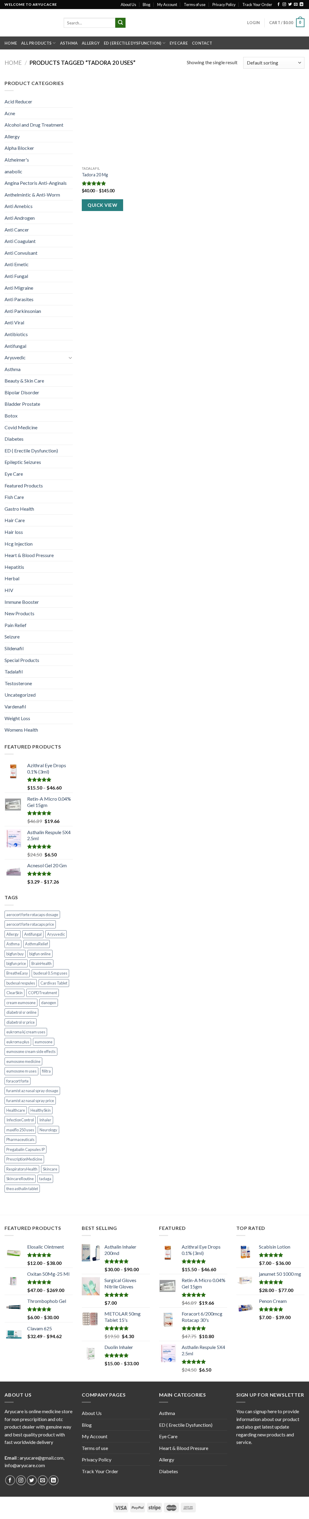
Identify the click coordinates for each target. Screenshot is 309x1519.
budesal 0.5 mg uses (50, 973)
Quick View (102, 205)
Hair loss (14, 532)
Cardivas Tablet (53, 983)
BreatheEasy (17, 973)
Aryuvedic (15, 357)
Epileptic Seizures (23, 462)
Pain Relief (16, 625)
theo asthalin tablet (22, 1188)
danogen (48, 1002)
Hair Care (15, 520)
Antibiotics (16, 334)
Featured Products (24, 485)
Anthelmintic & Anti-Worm (32, 194)
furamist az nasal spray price (30, 1100)
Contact (202, 43)
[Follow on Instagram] (284, 4)
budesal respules (20, 983)
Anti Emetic (17, 264)
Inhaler (45, 1119)
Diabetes (14, 439)
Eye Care (179, 43)
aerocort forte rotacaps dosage (32, 914)
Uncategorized (20, 695)
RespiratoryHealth (21, 1169)
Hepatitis (14, 567)
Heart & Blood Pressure (29, 555)
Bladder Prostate (22, 404)
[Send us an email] (296, 4)
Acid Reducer (18, 101)
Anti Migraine (19, 288)
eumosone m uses (21, 1071)
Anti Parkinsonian (23, 311)
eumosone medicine (23, 1061)
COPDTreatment (42, 992)
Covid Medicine (21, 427)
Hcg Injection (19, 544)
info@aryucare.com (25, 1465)
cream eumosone (21, 1002)
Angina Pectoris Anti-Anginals (36, 183)
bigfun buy (15, 953)
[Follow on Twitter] (290, 4)
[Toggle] (70, 357)
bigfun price (16, 963)
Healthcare (15, 1110)
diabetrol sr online (21, 1012)
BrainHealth (41, 963)
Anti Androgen (20, 218)
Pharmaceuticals (20, 1139)
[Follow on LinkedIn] (301, 4)
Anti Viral (14, 322)
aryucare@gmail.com (41, 1458)
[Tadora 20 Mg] (117, 121)
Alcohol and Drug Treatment (34, 125)
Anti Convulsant (21, 253)
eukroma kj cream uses (25, 1031)
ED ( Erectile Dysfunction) (132, 43)
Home (11, 43)
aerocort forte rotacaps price (30, 924)
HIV (9, 590)
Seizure (12, 636)
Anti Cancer (17, 229)
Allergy (91, 43)
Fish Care (14, 497)
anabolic (13, 171)
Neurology (48, 1129)
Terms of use (194, 4)
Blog (146, 4)
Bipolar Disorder (22, 392)
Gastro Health (19, 509)
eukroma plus (17, 1041)
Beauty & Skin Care (24, 380)
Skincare (50, 1169)
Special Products (22, 660)
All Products (36, 43)
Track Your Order (257, 4)
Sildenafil (14, 648)
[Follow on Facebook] (278, 4)
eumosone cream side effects (31, 1051)
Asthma (69, 43)
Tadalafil (14, 671)
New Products (19, 613)
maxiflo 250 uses (20, 1129)
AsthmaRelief (36, 943)
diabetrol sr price (20, 1022)
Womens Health (21, 730)
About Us (128, 4)
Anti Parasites (19, 299)
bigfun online (40, 953)
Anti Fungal (16, 276)
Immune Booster (22, 602)
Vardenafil (15, 706)
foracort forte (17, 1081)
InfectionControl (20, 1119)
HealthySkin (40, 1110)
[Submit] (120, 23)
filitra (46, 1071)
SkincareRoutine (20, 1178)
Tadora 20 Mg (95, 174)
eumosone (44, 1041)
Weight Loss (17, 718)
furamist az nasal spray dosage (32, 1090)
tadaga (45, 1178)
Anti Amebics (19, 206)
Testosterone (18, 683)
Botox (11, 415)
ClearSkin (14, 992)
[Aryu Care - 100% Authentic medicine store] (30, 22)
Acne (10, 113)
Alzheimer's (17, 159)
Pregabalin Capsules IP (25, 1149)
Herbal (12, 578)
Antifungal (15, 346)
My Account (167, 4)
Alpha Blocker (19, 148)
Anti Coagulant (20, 241)
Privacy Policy (224, 4)
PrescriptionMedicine (24, 1159)
